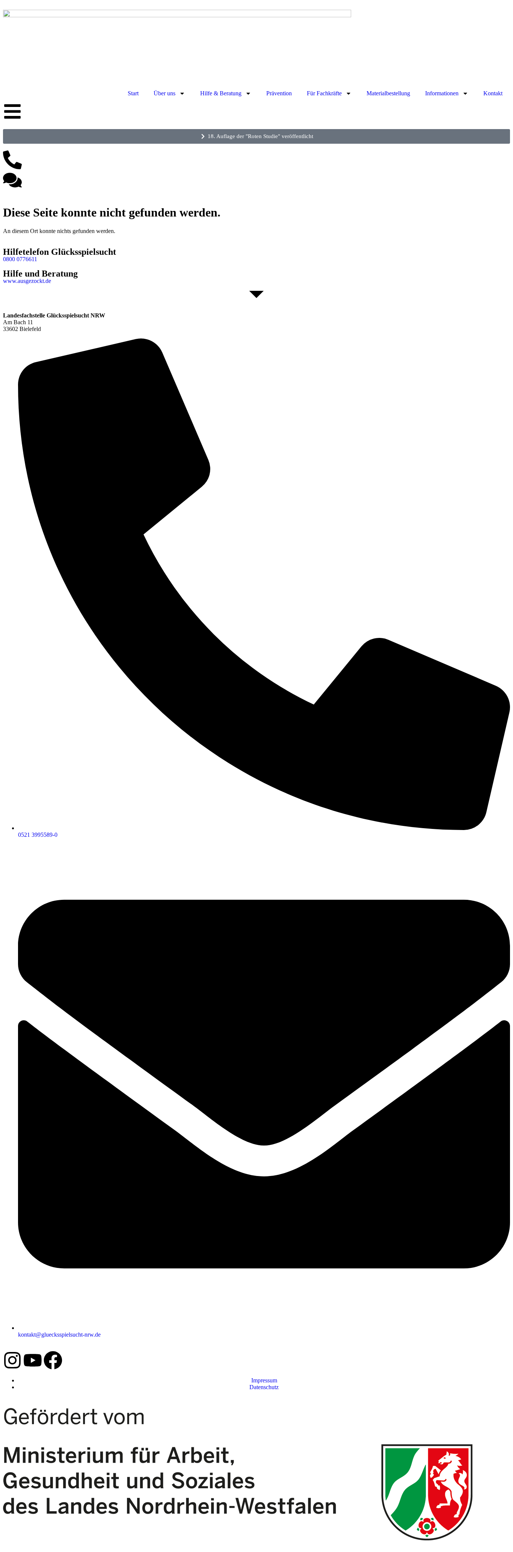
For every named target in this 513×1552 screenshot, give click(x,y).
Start (133, 93)
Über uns (164, 93)
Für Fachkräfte (324, 93)
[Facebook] (53, 1360)
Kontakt (492, 93)
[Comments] (12, 180)
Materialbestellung (388, 93)
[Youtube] (32, 1360)
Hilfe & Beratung (220, 93)
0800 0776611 (20, 259)
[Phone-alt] (12, 159)
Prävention (279, 93)
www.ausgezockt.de (27, 281)
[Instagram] (12, 1360)
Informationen (442, 93)
